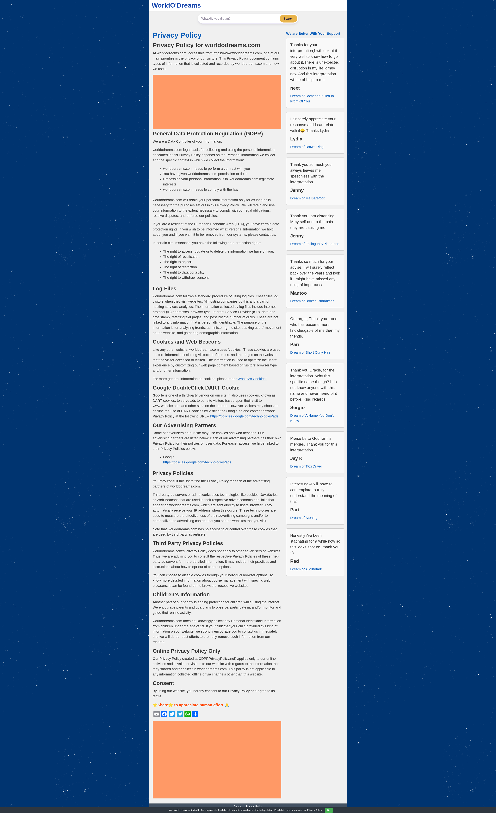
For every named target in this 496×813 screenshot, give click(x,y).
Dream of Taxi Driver (306, 466)
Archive (238, 806)
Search (288, 18)
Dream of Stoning (303, 518)
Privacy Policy (177, 35)
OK (329, 810)
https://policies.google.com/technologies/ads (244, 416)
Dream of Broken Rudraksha (312, 301)
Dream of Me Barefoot (307, 198)
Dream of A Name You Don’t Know (312, 418)
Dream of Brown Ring (307, 147)
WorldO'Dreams (176, 5)
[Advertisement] (217, 102)
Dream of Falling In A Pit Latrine (314, 244)
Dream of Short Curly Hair (310, 352)
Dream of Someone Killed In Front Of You (312, 98)
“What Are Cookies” (251, 379)
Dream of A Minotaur (306, 569)
